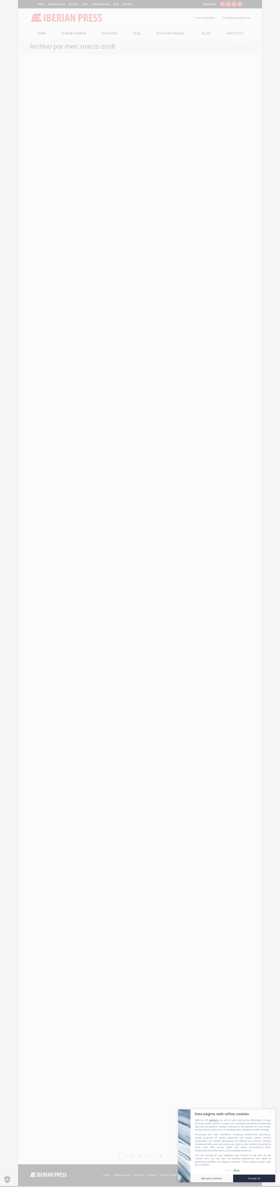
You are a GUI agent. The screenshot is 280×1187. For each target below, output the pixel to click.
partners (213, 1120)
